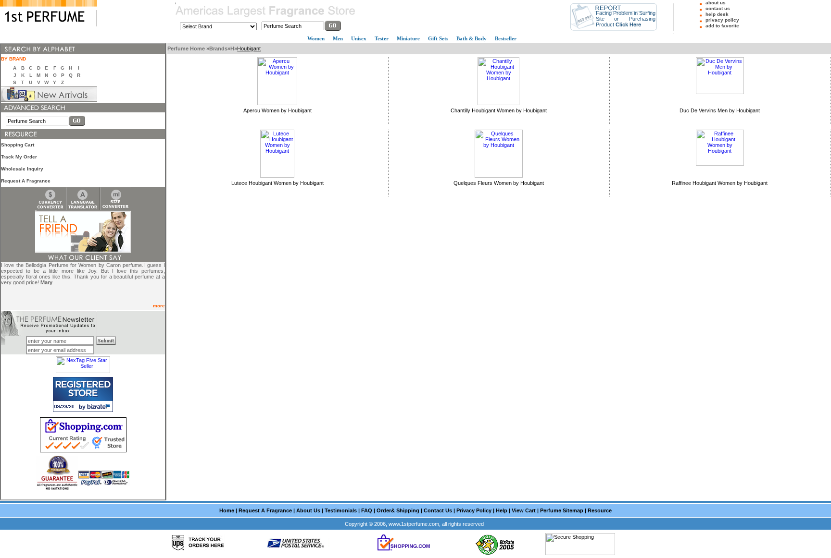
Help (501, 510)
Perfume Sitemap (561, 510)
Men (338, 38)
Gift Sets (438, 38)
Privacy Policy (473, 510)
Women (316, 38)
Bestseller (505, 38)
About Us (308, 510)
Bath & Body (471, 38)
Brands (218, 48)
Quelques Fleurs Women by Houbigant (498, 183)
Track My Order (19, 156)
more (159, 305)
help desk (717, 14)
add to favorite (722, 25)
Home (226, 510)
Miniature (408, 38)
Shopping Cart (17, 144)
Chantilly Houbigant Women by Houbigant (499, 110)
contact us (717, 8)
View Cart (524, 510)
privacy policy (722, 20)
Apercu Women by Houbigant (277, 110)
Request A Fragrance (25, 180)
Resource (600, 510)
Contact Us (438, 510)
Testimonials (341, 510)
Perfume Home (186, 48)
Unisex (358, 38)
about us (715, 2)
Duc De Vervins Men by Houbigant (720, 110)
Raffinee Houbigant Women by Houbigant (720, 183)
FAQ (366, 510)
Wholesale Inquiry (22, 168)
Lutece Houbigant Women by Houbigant (277, 183)
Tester (382, 38)
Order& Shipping (398, 510)
